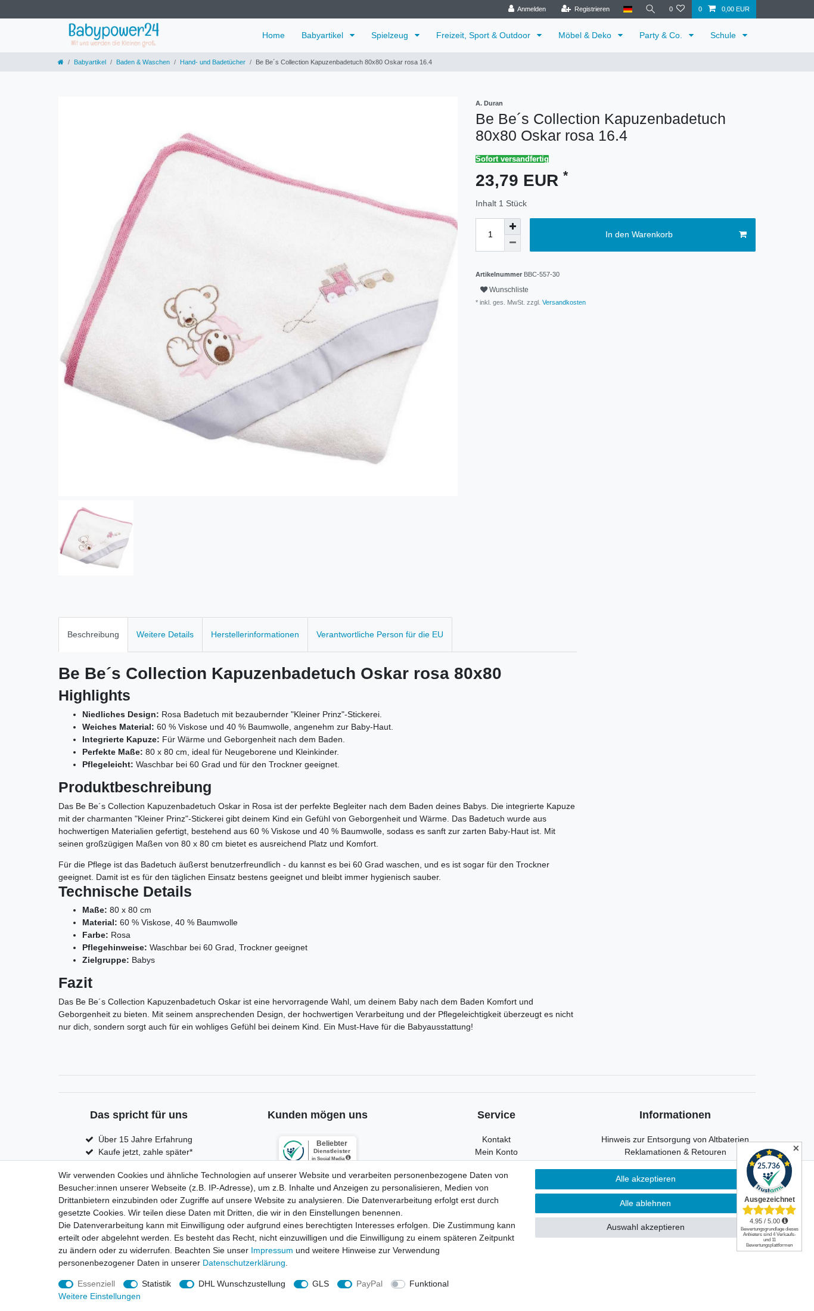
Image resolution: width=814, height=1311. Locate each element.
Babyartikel (324, 35)
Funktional (429, 1283)
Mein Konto (496, 1152)
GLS (320, 1283)
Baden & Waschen (143, 62)
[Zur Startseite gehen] (61, 62)
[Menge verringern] (512, 243)
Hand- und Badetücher (213, 62)
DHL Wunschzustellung (241, 1283)
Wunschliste (508, 290)
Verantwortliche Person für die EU (379, 634)
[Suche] (651, 9)
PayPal (369, 1283)
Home (273, 35)
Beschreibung (93, 634)
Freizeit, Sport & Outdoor (484, 35)
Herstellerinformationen (255, 634)
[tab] (93, 634)
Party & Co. (662, 35)
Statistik (156, 1283)
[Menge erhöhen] (512, 226)
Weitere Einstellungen (99, 1296)
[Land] (627, 9)
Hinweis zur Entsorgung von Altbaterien (675, 1139)
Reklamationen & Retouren (675, 1152)
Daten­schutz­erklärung (244, 1262)
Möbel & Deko (586, 35)
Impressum (272, 1250)
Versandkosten (563, 302)
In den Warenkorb (639, 234)
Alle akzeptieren (646, 1178)
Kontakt (496, 1139)
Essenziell (96, 1283)
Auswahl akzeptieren (646, 1227)
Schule (724, 35)
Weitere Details (165, 634)
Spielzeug (391, 35)
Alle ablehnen (645, 1203)
